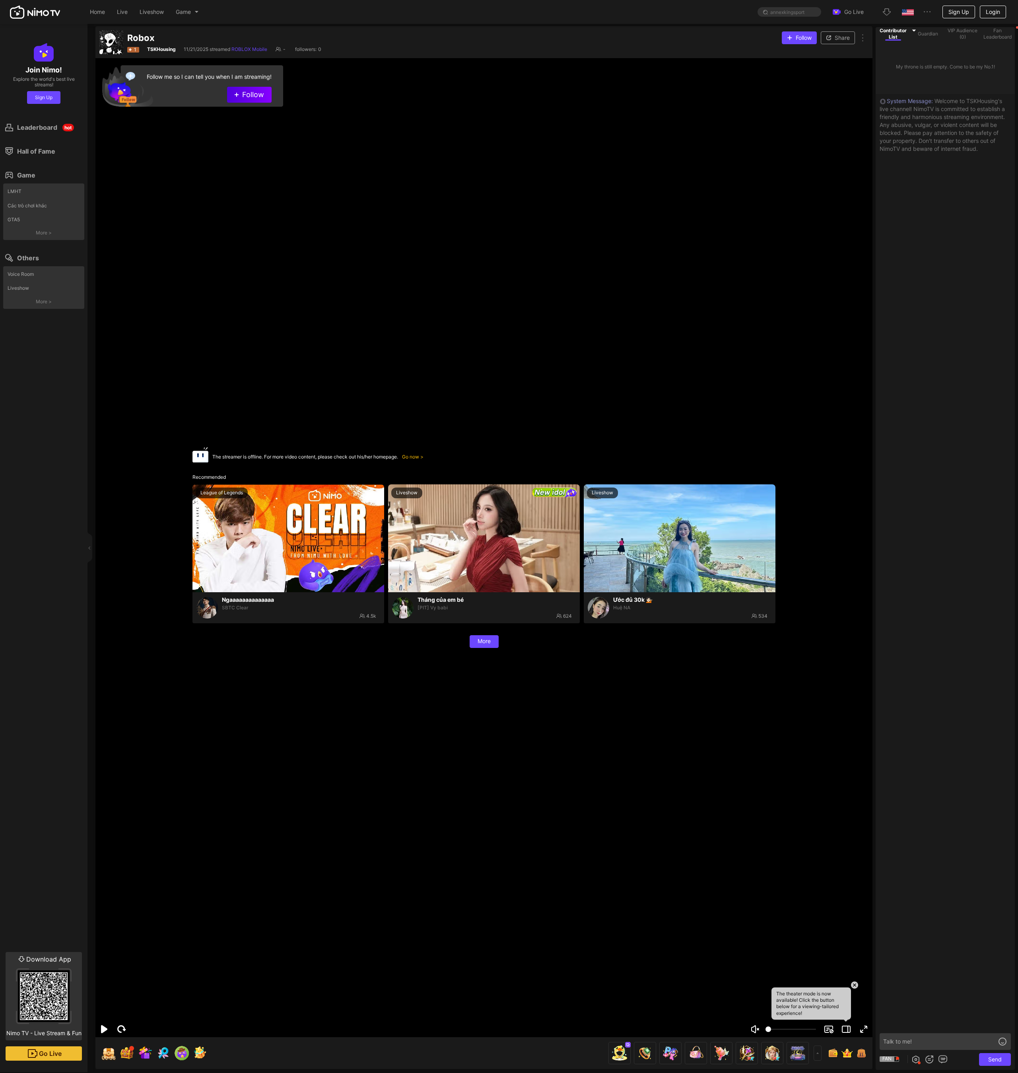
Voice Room (21, 274)
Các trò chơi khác (27, 206)
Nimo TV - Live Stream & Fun (44, 995)
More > (44, 233)
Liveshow (18, 288)
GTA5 (14, 219)
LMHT (14, 191)
